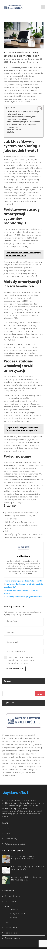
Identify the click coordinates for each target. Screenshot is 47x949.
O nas (8, 828)
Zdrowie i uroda (12, 938)
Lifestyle (14, 909)
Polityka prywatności (15, 844)
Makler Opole (27, 59)
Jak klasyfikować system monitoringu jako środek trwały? (23, 112)
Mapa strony (11, 839)
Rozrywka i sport (18, 913)
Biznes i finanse (17, 62)
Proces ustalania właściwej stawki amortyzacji (22, 125)
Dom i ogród (11, 901)
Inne (7, 906)
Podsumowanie (14, 129)
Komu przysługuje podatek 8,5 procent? (23, 581)
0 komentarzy (34, 62)
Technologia (11, 933)
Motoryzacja (11, 928)
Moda (7, 922)
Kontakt (8, 833)
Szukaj (40, 694)
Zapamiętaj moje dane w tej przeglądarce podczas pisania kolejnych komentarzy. (21, 660)
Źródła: (11, 132)
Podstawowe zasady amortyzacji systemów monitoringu (22, 118)
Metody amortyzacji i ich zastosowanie (24, 122)
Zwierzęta (14, 917)
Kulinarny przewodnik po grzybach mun (24, 596)
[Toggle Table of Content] (38, 108)
